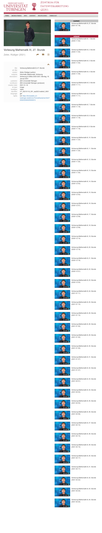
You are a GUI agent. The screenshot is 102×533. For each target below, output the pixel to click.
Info (25, 15)
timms (7, 15)
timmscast (53, 15)
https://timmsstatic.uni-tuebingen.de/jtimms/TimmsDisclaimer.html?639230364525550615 (35, 98)
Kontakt (32, 15)
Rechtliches (42, 15)
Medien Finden (16, 15)
